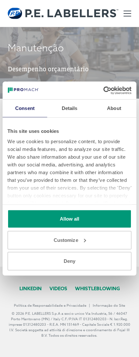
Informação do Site (109, 305)
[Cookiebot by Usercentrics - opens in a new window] (103, 90)
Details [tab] (70, 108)
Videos (58, 288)
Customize (66, 240)
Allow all (70, 219)
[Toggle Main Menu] (127, 13)
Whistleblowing (97, 288)
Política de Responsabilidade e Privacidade (50, 305)
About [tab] (114, 108)
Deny (69, 261)
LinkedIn (30, 288)
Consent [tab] (25, 108)
